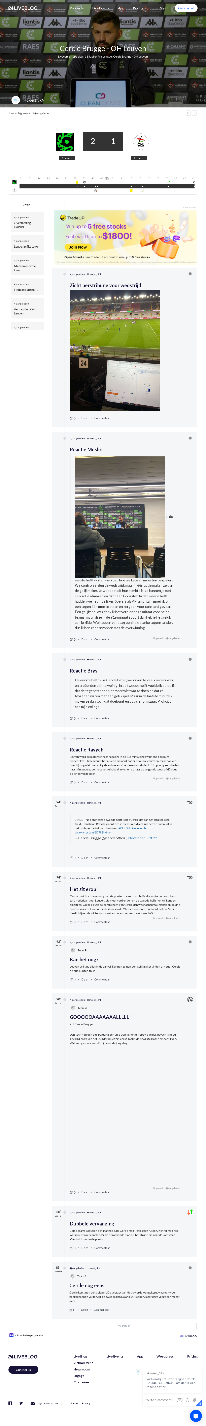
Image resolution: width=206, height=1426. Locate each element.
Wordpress (165, 1356)
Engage (78, 1376)
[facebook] (10, 1403)
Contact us (23, 1369)
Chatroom (81, 1382)
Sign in (164, 8)
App (121, 8)
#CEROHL (124, 828)
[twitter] (21, 1403)
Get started (186, 8)
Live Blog (80, 1356)
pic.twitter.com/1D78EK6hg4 (93, 832)
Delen (84, 418)
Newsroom (81, 1369)
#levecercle (139, 828)
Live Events (100, 8)
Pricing (138, 8)
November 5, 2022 (142, 838)
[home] (22, 8)
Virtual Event (83, 1363)
